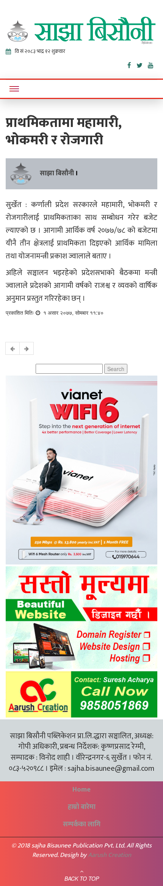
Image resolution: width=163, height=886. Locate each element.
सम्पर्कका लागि (81, 824)
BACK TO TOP (81, 878)
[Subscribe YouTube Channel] (152, 64)
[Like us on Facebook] (131, 64)
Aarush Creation (109, 855)
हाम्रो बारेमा (82, 807)
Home (81, 789)
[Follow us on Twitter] (142, 64)
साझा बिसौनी (57, 173)
